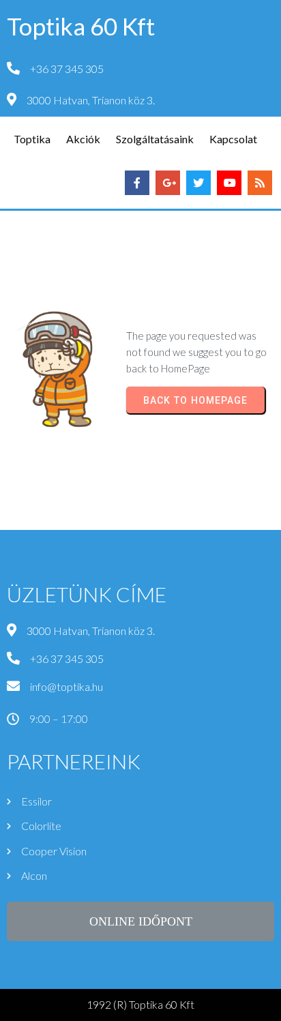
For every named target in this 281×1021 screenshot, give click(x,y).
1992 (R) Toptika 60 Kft (140, 1004)
